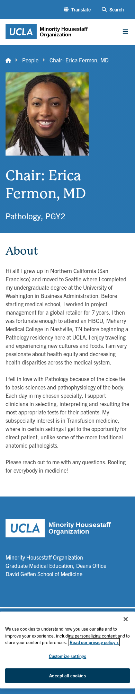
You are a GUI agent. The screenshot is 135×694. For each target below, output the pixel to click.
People (30, 59)
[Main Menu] (125, 31)
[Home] (8, 60)
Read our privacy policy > (94, 642)
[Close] (125, 619)
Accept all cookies (67, 675)
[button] (77, 9)
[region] (67, 650)
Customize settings (67, 656)
